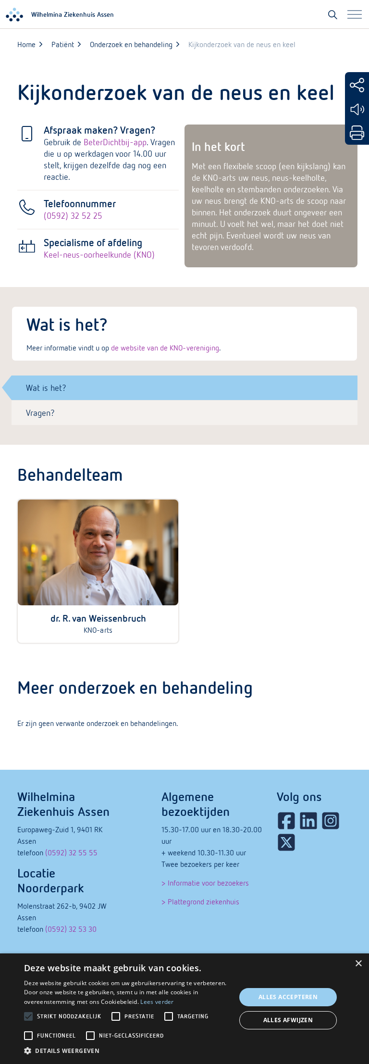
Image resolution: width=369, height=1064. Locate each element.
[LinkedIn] (308, 820)
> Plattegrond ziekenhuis (200, 901)
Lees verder (156, 1002)
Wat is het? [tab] (46, 388)
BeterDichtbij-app (115, 142)
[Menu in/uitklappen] (354, 14)
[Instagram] (330, 820)
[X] (286, 842)
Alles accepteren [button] (288, 997)
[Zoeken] (332, 14)
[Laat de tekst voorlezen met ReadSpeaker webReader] (357, 109)
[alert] (184, 1008)
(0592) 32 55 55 (71, 852)
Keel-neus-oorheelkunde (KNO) (99, 255)
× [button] (358, 963)
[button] (127, 1051)
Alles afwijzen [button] (288, 1020)
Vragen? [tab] (40, 413)
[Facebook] (286, 820)
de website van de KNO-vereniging (165, 347)
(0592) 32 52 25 (73, 216)
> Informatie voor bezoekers (205, 883)
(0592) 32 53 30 (71, 929)
